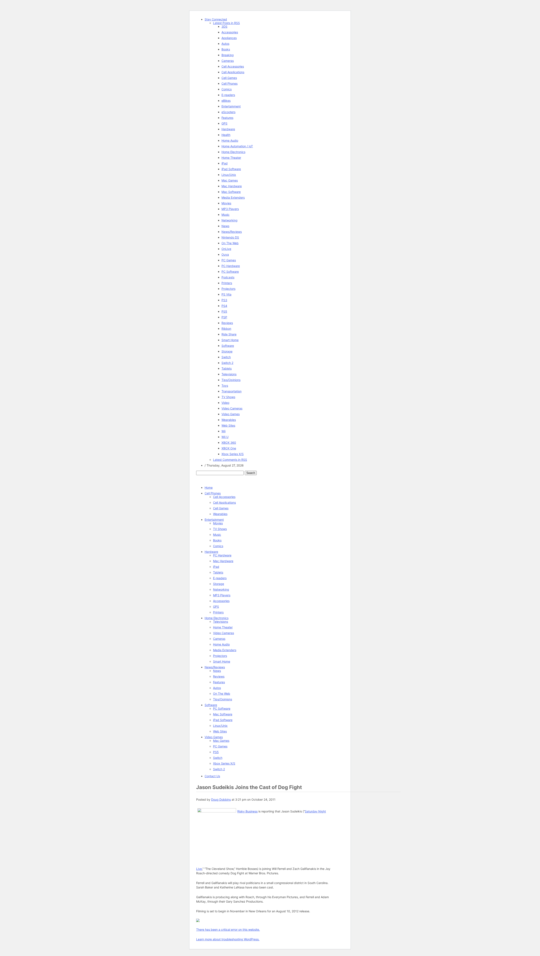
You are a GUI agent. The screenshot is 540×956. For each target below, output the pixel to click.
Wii (223, 431)
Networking (229, 220)
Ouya (225, 254)
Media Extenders (233, 197)
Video (225, 402)
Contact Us (212, 776)
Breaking (227, 55)
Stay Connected (216, 19)
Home (209, 487)
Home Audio (229, 140)
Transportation (231, 391)
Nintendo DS (230, 237)
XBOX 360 (228, 442)
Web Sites (228, 425)
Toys (224, 385)
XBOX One (228, 448)
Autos (225, 43)
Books (225, 49)
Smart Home (230, 340)
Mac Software (231, 192)
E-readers (228, 95)
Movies (226, 203)
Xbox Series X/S (232, 454)
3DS (224, 26)
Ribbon (226, 328)
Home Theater (231, 157)
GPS (224, 123)
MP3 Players (230, 209)
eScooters (228, 112)
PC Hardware (230, 266)
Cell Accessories (232, 66)
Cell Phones (229, 83)
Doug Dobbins (221, 799)
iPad (224, 163)
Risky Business (247, 811)
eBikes (226, 100)
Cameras (227, 60)
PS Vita (226, 294)
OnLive (226, 249)
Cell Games (229, 78)
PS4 (224, 306)
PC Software (230, 271)
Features (227, 117)
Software (227, 345)
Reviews (227, 323)
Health (225, 135)
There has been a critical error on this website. (228, 929)
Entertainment (231, 106)
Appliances (229, 38)
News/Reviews (231, 231)
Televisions (228, 374)
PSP (224, 317)
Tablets (226, 368)
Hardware (228, 129)
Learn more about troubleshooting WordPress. (227, 939)
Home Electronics (233, 152)
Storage (226, 351)
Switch (226, 357)
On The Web (230, 243)
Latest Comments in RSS (230, 459)
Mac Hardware (231, 186)
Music (225, 214)
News (225, 226)
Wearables (228, 420)
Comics (226, 89)
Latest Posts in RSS (226, 23)
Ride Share (228, 334)
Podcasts (227, 277)
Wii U (224, 437)
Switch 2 (227, 363)
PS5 (224, 311)
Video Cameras (231, 408)
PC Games (228, 260)
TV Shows (228, 397)
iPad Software (231, 169)
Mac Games (229, 180)
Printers (226, 283)
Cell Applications (232, 72)
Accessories (229, 32)
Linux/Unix (228, 174)
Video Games (230, 414)
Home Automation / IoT (237, 146)
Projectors (228, 288)
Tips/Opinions (230, 380)
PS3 (224, 300)
